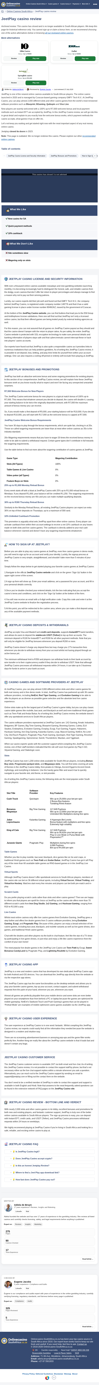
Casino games (53, 4)
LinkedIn (18, 1211)
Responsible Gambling (41, 1353)
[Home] (2, 11)
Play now (36, 58)
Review (14, 58)
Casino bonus (65, 4)
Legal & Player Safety (63, 1353)
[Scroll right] (95, 156)
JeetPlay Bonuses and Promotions (64, 156)
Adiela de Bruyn (18, 89)
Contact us (82, 1344)
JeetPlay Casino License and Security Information (26, 156)
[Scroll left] (4, 156)
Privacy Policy (28, 1374)
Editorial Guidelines (44, 1374)
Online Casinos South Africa (35, 4)
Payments (76, 4)
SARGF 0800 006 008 (80, 1350)
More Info (85, 4)
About (74, 1374)
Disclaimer (58, 1374)
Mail (27, 1211)
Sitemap (67, 1374)
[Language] (95, 4)
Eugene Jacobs (45, 89)
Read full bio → (87, 1259)
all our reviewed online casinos (59, 33)
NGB (77, 1353)
